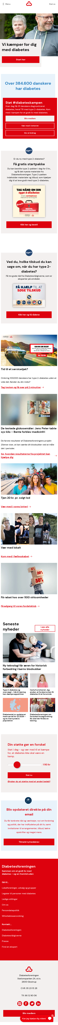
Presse (5, 941)
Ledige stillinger (10, 899)
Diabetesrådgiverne (11, 935)
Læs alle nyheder (44, 628)
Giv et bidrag (30, 133)
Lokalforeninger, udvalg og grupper (19, 887)
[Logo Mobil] (29, 3)
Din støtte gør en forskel (26, 744)
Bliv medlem (30, 118)
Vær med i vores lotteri (14, 506)
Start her (20, 59)
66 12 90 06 (31, 995)
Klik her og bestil (29, 224)
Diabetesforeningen (11, 930)
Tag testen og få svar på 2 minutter (21, 387)
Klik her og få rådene (29, 314)
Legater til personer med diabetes (19, 893)
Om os (5, 904)
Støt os (52, 4)
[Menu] (3, 4)
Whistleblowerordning (13, 916)
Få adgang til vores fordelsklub (18, 606)
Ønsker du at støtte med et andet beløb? (29, 781)
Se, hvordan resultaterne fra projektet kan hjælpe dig (25, 455)
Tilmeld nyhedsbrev (29, 841)
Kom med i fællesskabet (15, 556)
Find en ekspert (9, 946)
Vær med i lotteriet (30, 125)
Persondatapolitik (10, 910)
